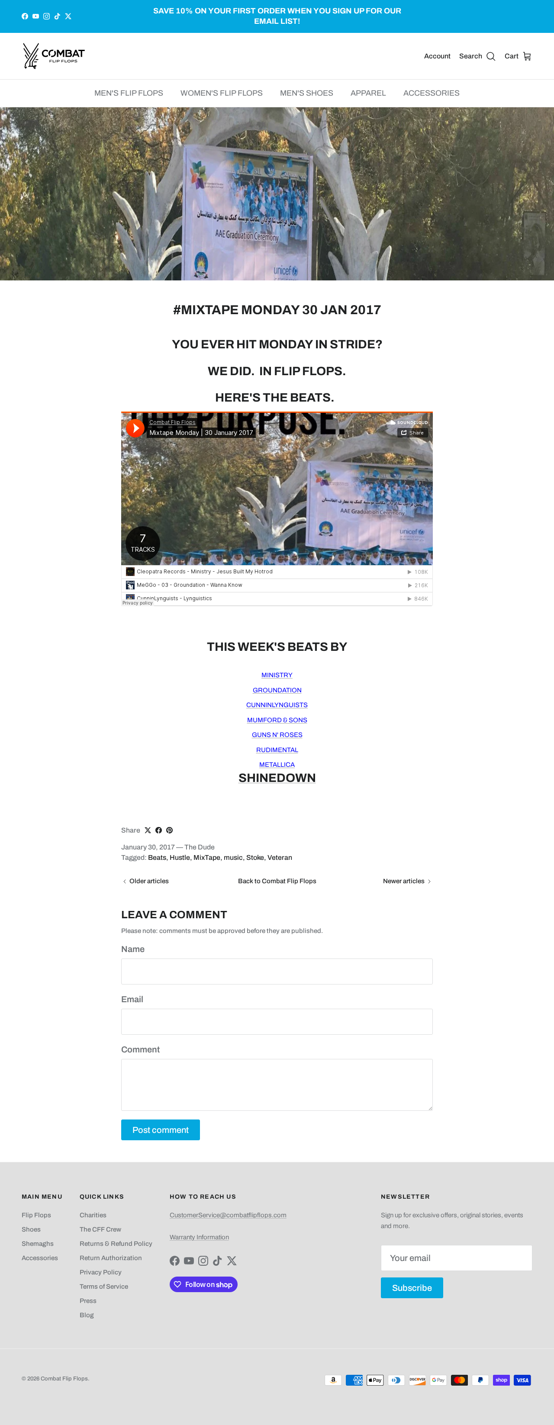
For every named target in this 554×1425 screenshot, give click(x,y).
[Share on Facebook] (158, 830)
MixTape (206, 857)
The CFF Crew (100, 1229)
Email (132, 999)
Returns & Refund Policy (116, 1243)
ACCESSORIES (431, 93)
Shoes (31, 1229)
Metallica (277, 764)
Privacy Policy (101, 1272)
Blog (87, 1315)
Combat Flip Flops (64, 1379)
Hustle (180, 857)
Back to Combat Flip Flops (277, 881)
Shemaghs (38, 1243)
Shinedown (277, 778)
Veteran (279, 857)
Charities (93, 1215)
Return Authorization (111, 1258)
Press (88, 1300)
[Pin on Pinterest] (169, 830)
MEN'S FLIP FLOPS (128, 93)
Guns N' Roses (277, 734)
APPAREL (368, 93)
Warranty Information (199, 1237)
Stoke (255, 857)
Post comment (160, 1130)
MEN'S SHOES (306, 93)
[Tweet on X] (148, 830)
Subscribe (412, 1288)
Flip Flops (36, 1215)
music (233, 857)
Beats (157, 857)
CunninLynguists (277, 704)
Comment (140, 1049)
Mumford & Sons (277, 720)
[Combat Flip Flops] (54, 56)
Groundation (277, 690)
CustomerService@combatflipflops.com (228, 1215)
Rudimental (277, 749)
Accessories (40, 1258)
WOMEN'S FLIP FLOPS (221, 93)
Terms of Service (104, 1286)
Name (133, 949)
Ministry (277, 675)
